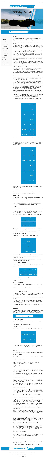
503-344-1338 (41, 2)
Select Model (16, 6)
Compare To (23, 6)
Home (11, 6)
